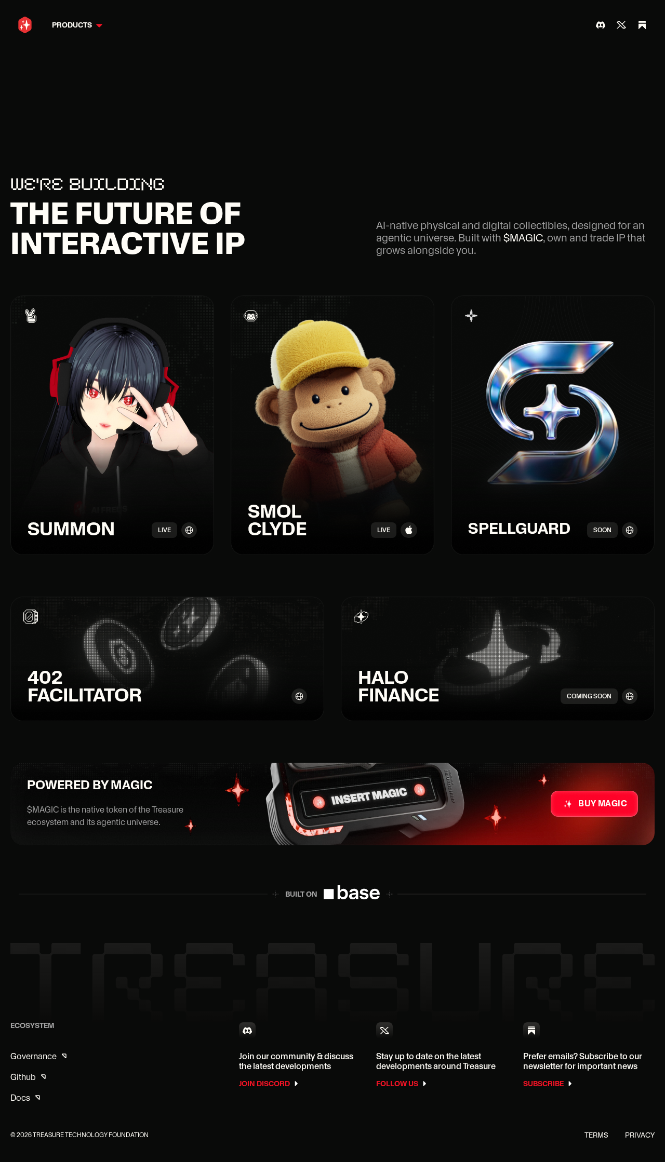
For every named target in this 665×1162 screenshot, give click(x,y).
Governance (33, 1056)
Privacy (640, 1135)
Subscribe (543, 1083)
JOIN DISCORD (264, 1083)
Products (72, 25)
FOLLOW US (397, 1083)
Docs (20, 1098)
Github (23, 1077)
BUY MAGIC (602, 803)
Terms (596, 1135)
